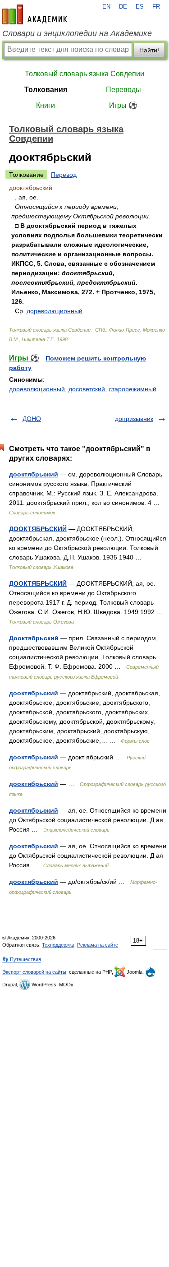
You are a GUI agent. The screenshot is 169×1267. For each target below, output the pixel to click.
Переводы (123, 89)
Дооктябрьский (34, 638)
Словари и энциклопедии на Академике (77, 33)
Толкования (45, 89)
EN (106, 7)
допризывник (134, 418)
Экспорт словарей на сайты (34, 972)
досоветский (87, 389)
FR (156, 7)
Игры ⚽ (123, 105)
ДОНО (32, 418)
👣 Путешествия (21, 959)
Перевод (64, 174)
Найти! (149, 50)
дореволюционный (54, 310)
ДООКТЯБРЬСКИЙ (38, 528)
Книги (45, 105)
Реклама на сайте (97, 945)
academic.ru (34, 14)
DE (123, 7)
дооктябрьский (33, 474)
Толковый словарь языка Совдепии (84, 74)
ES (140, 7)
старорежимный (132, 389)
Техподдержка (58, 945)
